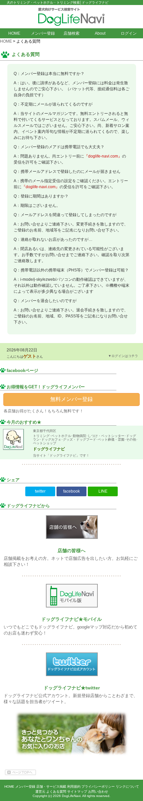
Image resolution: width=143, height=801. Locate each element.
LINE (102, 491)
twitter (40, 491)
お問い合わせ (98, 791)
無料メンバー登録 (71, 399)
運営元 (40, 791)
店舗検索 (71, 33)
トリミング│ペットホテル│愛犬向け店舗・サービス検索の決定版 (71, 17)
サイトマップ (77, 791)
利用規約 (73, 786)
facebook (71, 491)
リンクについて (127, 786)
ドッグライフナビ (49, 449)
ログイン (129, 33)
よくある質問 (56, 791)
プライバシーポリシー (98, 786)
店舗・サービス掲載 (51, 786)
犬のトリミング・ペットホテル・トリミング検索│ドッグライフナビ (57, 2)
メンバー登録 (43, 33)
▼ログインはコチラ (123, 356)
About (100, 33)
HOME (14, 33)
